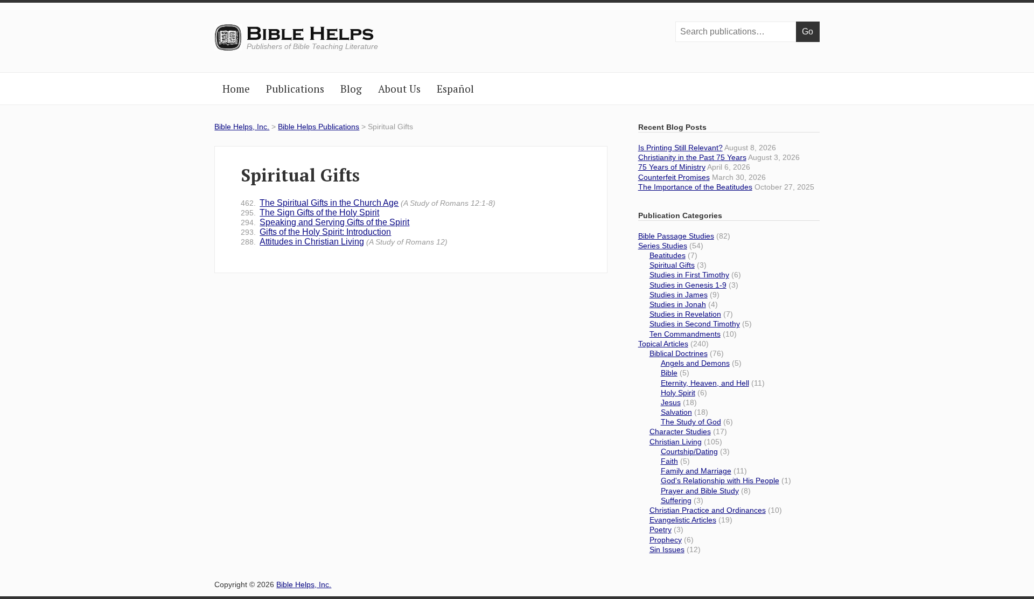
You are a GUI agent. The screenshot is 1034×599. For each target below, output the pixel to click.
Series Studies (662, 245)
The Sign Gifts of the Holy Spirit (310, 212)
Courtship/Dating (689, 451)
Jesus (671, 402)
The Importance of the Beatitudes (695, 187)
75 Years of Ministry (671, 167)
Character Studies (680, 431)
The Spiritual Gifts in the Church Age (368, 202)
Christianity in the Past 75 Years (692, 157)
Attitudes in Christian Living (344, 241)
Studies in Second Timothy (694, 323)
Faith (669, 461)
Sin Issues (666, 549)
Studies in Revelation (685, 314)
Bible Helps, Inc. (311, 34)
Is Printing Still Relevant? (680, 147)
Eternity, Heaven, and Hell (705, 383)
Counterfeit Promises (674, 177)
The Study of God (691, 421)
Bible (669, 372)
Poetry (660, 529)
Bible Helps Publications (318, 126)
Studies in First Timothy (689, 274)
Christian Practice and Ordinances (707, 510)
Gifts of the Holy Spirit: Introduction (316, 231)
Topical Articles (663, 343)
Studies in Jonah (677, 304)
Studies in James (678, 294)
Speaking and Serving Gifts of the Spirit (325, 222)
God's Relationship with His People (720, 480)
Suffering (676, 500)
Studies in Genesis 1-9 (687, 285)
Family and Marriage (696, 470)
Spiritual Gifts (672, 265)
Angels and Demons (695, 363)
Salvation (676, 412)
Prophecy (665, 539)
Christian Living (675, 441)
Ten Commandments (685, 334)
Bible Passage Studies (676, 236)
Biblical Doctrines (678, 353)
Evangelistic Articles (682, 520)
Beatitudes (667, 255)
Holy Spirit (678, 392)
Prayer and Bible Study (700, 490)
